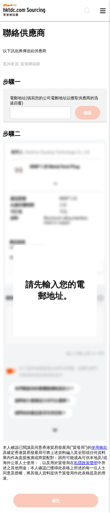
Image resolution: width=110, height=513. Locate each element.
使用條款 (99, 447)
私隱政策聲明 (86, 462)
